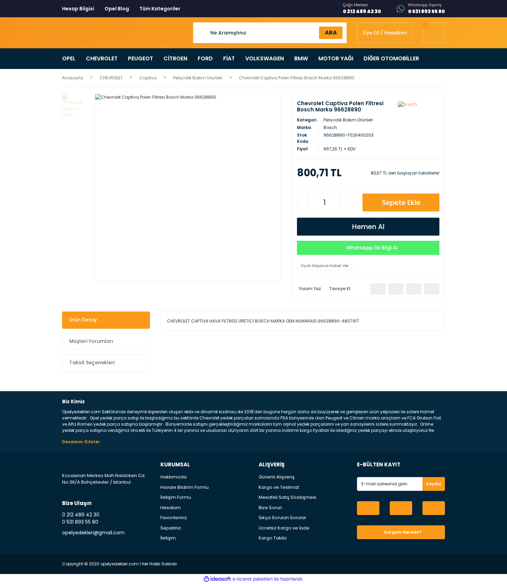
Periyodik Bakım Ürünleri (348, 120)
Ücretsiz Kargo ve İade (284, 528)
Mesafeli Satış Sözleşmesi (287, 497)
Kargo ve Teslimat (279, 487)
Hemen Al (368, 226)
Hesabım (170, 507)
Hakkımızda (173, 477)
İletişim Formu (175, 497)
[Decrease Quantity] (302, 202)
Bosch (330, 127)
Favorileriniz (173, 517)
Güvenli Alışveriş (277, 477)
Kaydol (433, 484)
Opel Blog (117, 8)
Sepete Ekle (401, 202)
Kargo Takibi (273, 538)
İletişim (168, 538)
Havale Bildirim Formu (184, 487)
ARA (331, 33)
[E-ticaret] (252, 579)
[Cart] (434, 32)
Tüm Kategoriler (159, 8)
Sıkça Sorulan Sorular (282, 517)
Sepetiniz (170, 528)
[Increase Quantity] (346, 202)
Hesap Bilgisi (78, 8)
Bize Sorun (270, 507)
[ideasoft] (217, 579)
